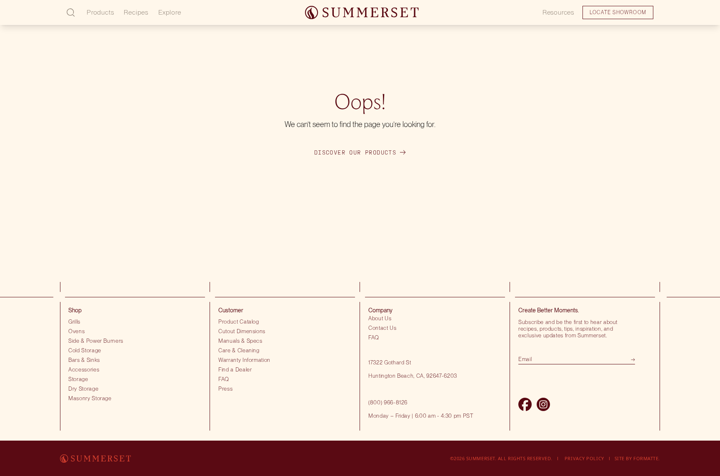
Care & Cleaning (239, 350)
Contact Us (382, 327)
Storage (78, 379)
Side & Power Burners (95, 340)
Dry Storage (83, 388)
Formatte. (646, 458)
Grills (74, 321)
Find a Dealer (235, 369)
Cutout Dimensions (241, 331)
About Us (379, 318)
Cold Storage (84, 350)
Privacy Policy (584, 458)
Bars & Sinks (84, 359)
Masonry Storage (90, 398)
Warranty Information (244, 359)
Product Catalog (238, 321)
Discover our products (355, 152)
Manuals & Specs (240, 340)
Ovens (76, 331)
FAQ (223, 379)
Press (225, 388)
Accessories (83, 369)
